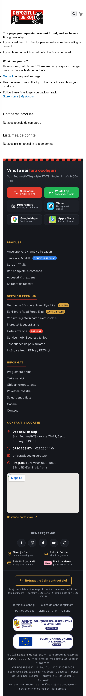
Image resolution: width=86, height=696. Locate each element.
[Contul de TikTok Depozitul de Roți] (43, 543)
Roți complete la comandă (24, 271)
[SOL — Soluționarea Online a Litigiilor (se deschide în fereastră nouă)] (43, 641)
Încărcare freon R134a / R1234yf (28, 350)
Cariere (12, 404)
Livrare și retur (48, 610)
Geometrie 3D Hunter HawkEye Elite (31, 305)
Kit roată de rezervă (20, 284)
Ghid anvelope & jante (21, 384)
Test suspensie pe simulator (26, 344)
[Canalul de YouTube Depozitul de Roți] (54, 543)
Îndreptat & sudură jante (23, 324)
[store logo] (27, 17)
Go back (8, 76)
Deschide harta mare (20, 517)
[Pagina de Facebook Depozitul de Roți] (21, 543)
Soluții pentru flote (19, 397)
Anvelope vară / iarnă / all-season (29, 251)
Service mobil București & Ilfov (27, 337)
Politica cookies (24, 610)
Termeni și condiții (24, 604)
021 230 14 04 (45, 448)
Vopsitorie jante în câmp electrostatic (32, 318)
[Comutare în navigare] (7, 5)
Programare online (19, 372)
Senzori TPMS (16, 264)
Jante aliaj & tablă (18, 258)
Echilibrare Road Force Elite (25, 312)
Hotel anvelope (17, 331)
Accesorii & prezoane (21, 277)
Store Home (10, 96)
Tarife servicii (15, 378)
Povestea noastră (19, 391)
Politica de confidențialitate (56, 604)
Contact (12, 410)
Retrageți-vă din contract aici (46, 580)
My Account (28, 96)
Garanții (66, 610)
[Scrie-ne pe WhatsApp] (64, 543)
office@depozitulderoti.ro (30, 455)
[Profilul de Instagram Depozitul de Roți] (32, 543)
